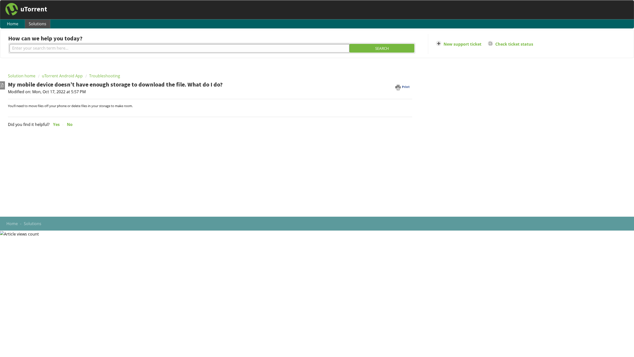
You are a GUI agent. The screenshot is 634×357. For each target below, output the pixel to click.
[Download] (308, 115)
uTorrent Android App (62, 76)
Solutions (37, 24)
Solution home (22, 76)
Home (12, 24)
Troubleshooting (104, 76)
